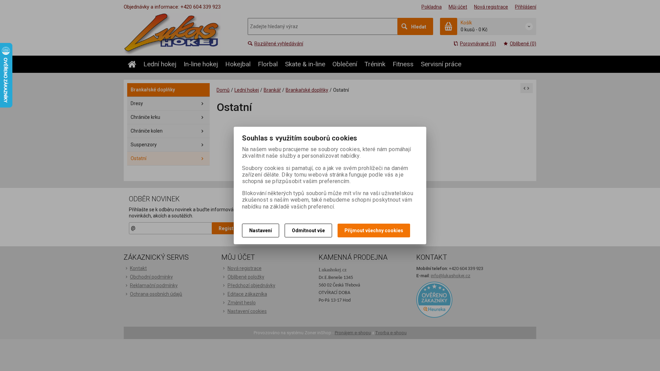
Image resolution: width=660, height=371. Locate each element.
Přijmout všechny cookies (373, 230)
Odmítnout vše (308, 230)
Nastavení (260, 230)
